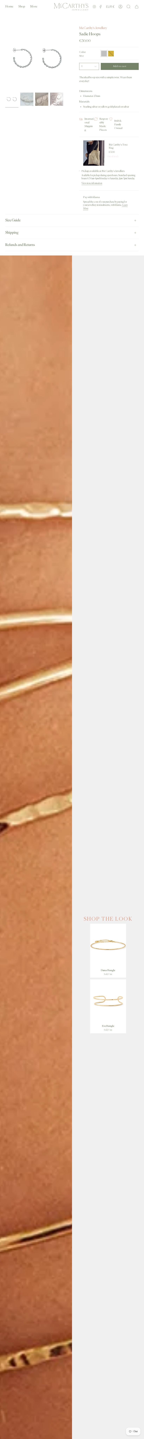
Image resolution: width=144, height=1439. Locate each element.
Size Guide (13, 220)
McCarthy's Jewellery (93, 28)
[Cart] (137, 6)
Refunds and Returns (20, 245)
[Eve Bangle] (108, 1001)
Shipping (11, 232)
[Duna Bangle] (108, 945)
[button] (22, 6)
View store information (91, 183)
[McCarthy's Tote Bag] (93, 153)
